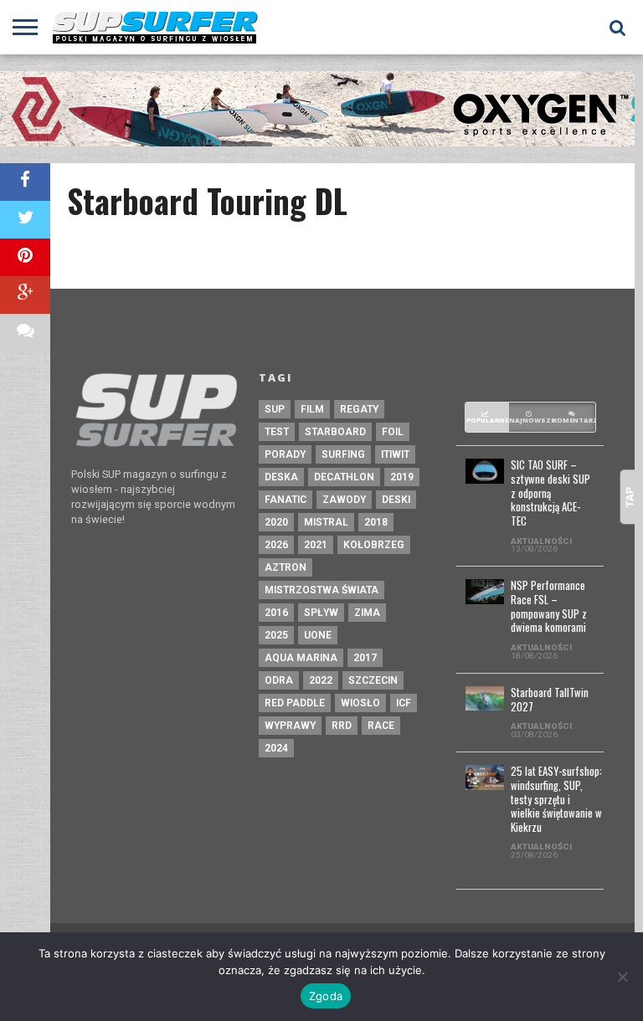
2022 (320, 680)
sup (275, 409)
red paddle (295, 703)
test (277, 432)
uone (318, 635)
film (312, 409)
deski (396, 499)
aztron (285, 567)
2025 (276, 635)
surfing (343, 454)
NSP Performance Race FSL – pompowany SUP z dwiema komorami (549, 607)
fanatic (285, 499)
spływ (321, 612)
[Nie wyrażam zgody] (622, 976)
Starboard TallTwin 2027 (550, 700)
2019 (402, 477)
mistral (326, 522)
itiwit (395, 454)
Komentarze (574, 420)
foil (393, 432)
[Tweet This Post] (25, 220)
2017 (365, 658)
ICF (403, 703)
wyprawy (290, 725)
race (381, 725)
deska (281, 477)
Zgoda (325, 996)
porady (285, 454)
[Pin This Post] (25, 257)
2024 (276, 748)
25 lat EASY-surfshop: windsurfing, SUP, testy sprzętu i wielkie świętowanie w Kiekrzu (556, 799)
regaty (359, 409)
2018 (376, 522)
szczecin (373, 680)
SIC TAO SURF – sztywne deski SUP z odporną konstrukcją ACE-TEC (550, 493)
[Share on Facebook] (25, 182)
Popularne (487, 420)
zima (367, 612)
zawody (344, 499)
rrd (342, 725)
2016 (276, 612)
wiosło (360, 703)
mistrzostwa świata (321, 590)
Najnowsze (531, 420)
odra (279, 680)
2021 (315, 545)
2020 (276, 522)
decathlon (344, 477)
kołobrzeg (373, 545)
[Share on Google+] (25, 295)
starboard (335, 432)
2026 (276, 545)
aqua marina (301, 658)
